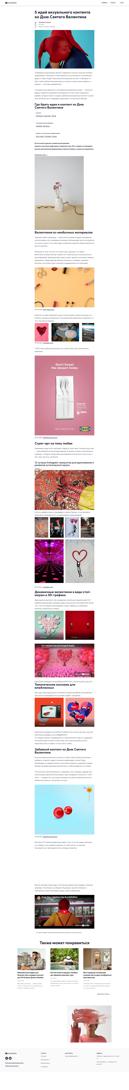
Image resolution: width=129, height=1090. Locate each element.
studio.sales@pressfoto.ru (72, 1056)
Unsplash (47, 136)
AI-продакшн (44, 1066)
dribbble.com (83, 724)
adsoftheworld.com (50, 437)
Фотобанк (43, 1056)
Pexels (54, 136)
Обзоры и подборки (49, 26)
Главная (104, 3)
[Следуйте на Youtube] (10, 1058)
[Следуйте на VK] (6, 1058)
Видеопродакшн (45, 1063)
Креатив (41, 26)
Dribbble (39, 126)
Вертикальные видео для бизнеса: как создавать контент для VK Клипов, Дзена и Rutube (30, 975)
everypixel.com (48, 309)
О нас (122, 3)
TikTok (54, 116)
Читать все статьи (103, 994)
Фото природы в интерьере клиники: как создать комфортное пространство (97, 975)
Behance (46, 126)
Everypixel (40, 136)
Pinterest (39, 116)
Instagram (47, 116)
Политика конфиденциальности (14, 1063)
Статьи (112, 3)
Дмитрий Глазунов (45, 22)
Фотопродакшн (45, 1059)
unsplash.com (48, 343)
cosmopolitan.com (52, 724)
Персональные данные (11, 1066)
